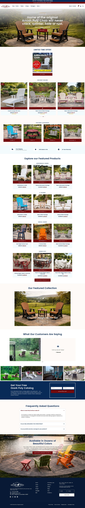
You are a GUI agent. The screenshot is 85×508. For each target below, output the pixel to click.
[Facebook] (10, 497)
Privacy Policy (50, 504)
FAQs (48, 490)
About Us (49, 484)
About (70, 6)
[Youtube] (15, 497)
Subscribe (66, 494)
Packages (37, 490)
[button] (40, 116)
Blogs (48, 488)
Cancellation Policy (71, 504)
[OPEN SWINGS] (29, 6)
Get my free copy (62, 391)
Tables (37, 486)
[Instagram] (13, 497)
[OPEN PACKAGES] (35, 6)
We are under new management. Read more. (43, 2)
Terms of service (57, 504)
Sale (36, 492)
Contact (74, 6)
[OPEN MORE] (39, 6)
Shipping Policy (63, 504)
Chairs (37, 484)
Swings (37, 488)
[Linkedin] (17, 497)
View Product (42, 321)
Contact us (49, 492)
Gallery (48, 486)
